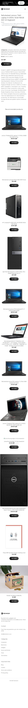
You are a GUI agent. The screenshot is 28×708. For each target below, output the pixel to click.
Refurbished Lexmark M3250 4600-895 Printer (14, 179)
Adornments (4, 54)
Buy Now (6, 64)
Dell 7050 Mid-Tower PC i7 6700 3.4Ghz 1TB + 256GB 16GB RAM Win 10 (14, 272)
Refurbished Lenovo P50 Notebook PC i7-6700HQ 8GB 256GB (14, 309)
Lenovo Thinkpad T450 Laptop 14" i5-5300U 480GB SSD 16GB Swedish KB (14, 424)
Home (2, 22)
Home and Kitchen (5, 650)
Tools (2, 653)
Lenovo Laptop (18, 53)
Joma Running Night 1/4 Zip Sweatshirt (14, 441)
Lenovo (24, 53)
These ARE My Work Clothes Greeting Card (14, 552)
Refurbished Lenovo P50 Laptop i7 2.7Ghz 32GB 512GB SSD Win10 (14, 382)
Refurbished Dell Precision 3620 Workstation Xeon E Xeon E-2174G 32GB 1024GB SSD (14, 509)
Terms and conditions (6, 670)
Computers (10, 50)
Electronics (16, 50)
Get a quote (21, 3)
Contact (3, 667)
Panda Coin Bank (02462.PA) (14, 595)
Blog (2, 664)
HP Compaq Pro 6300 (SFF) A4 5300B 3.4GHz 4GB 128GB (14, 223)
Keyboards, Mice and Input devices (9, 51)
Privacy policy (4, 672)
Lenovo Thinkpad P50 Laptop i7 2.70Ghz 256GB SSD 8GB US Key (14, 136)
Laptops (10, 54)
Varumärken (23, 50)
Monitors (11, 53)
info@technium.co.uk (6, 634)
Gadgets (3, 647)
